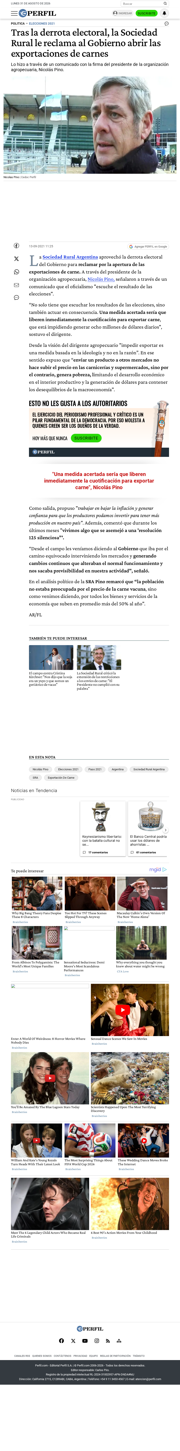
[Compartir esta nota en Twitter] (16, 259)
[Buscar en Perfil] (165, 4)
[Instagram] (97, 1341)
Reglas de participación (115, 1356)
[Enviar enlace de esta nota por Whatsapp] (16, 272)
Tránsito (139, 1356)
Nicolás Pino (40, 769)
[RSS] (108, 1341)
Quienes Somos (42, 1356)
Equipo (93, 1356)
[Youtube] (85, 1341)
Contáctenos (62, 1356)
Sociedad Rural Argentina (70, 257)
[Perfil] (90, 1330)
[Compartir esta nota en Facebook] (16, 246)
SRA (35, 777)
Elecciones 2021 (68, 769)
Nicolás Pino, (101, 279)
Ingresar (125, 13)
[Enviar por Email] (16, 285)
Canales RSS (22, 1356)
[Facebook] (61, 1341)
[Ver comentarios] (165, 24)
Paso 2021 (95, 769)
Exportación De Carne (61, 777)
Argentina (118, 769)
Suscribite (147, 13)
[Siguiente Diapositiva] (165, 830)
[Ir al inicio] (37, 13)
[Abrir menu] (14, 13)
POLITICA (18, 23)
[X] (73, 1341)
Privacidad (80, 1356)
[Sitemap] (119, 1341)
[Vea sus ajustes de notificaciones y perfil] (164, 13)
